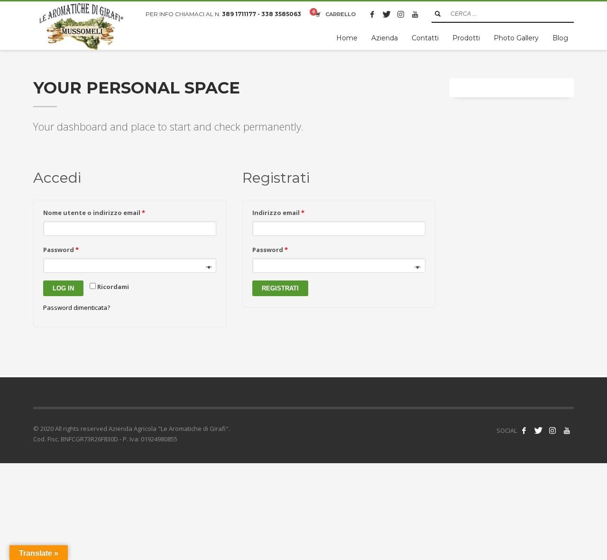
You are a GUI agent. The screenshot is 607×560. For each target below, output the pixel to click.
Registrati (280, 288)
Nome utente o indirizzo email (94, 212)
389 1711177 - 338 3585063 (261, 14)
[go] (437, 13)
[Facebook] (372, 14)
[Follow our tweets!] (538, 430)
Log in (63, 288)
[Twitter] (386, 14)
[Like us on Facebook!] (524, 430)
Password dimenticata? (76, 307)
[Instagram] (401, 14)
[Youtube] (415, 14)
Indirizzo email (278, 212)
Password (61, 249)
